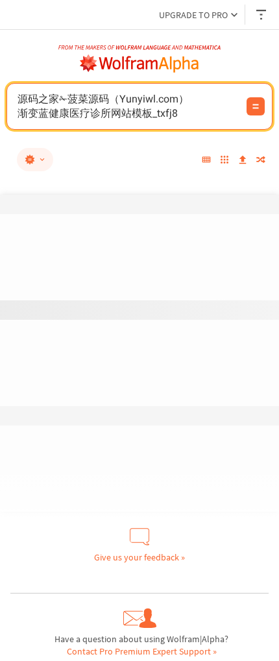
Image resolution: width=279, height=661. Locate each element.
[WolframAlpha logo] (139, 63)
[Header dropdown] (262, 14)
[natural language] (35, 159)
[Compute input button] (256, 106)
